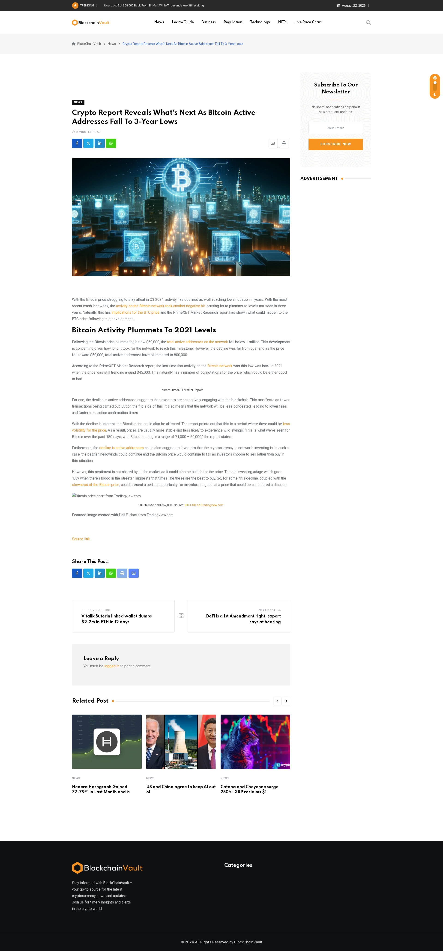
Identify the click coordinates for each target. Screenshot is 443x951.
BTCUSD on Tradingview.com (204, 505)
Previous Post (99, 610)
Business (209, 22)
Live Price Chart (308, 22)
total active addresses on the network (197, 342)
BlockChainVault (248, 942)
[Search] (368, 22)
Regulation (233, 22)
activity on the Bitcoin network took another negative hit (160, 306)
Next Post (267, 610)
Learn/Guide (183, 22)
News (159, 22)
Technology (260, 22)
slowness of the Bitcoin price (95, 485)
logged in (111, 666)
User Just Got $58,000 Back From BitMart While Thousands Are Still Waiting (154, 5)
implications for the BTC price (135, 312)
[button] (277, 701)
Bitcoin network (219, 366)
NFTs (282, 22)
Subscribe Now (335, 144)
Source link (81, 539)
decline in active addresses (121, 448)
